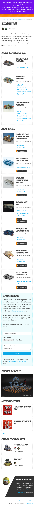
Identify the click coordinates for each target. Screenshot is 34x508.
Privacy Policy (11, 361)
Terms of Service (23, 361)
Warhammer (21, 68)
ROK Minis (20, 211)
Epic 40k (9, 19)
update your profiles (19, 9)
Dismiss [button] (24, 11)
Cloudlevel (30, 503)
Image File (7, 337)
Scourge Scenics (22, 167)
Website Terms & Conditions (24, 501)
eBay (19, 85)
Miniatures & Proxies (19, 19)
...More (3, 434)
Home (3, 19)
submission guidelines (18, 311)
